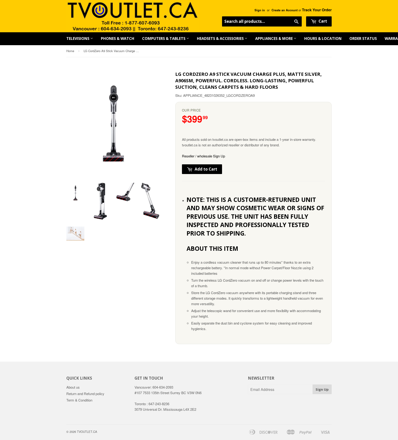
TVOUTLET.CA (87, 431)
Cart (322, 21)
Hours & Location (323, 38)
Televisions (78, 38)
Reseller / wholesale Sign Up (203, 156)
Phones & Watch (117, 38)
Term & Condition (79, 400)
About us (73, 387)
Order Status (363, 38)
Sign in (260, 10)
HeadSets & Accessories (221, 38)
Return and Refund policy (85, 393)
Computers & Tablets (164, 38)
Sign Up (322, 389)
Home (70, 51)
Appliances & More (274, 38)
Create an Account (285, 10)
